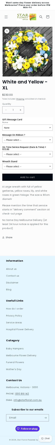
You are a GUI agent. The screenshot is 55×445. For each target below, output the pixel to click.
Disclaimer (12, 282)
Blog (8, 289)
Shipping (20, 99)
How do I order (14, 308)
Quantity (6, 103)
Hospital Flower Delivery (20, 329)
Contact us (12, 275)
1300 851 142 (22, 393)
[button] (6, 17)
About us (11, 268)
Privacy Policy (14, 315)
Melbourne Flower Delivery (21, 355)
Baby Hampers (15, 348)
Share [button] (9, 237)
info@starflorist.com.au (28, 400)
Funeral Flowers (15, 362)
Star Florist (22, 440)
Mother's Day (13, 369)
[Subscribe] (45, 417)
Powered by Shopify (37, 440)
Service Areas (14, 322)
